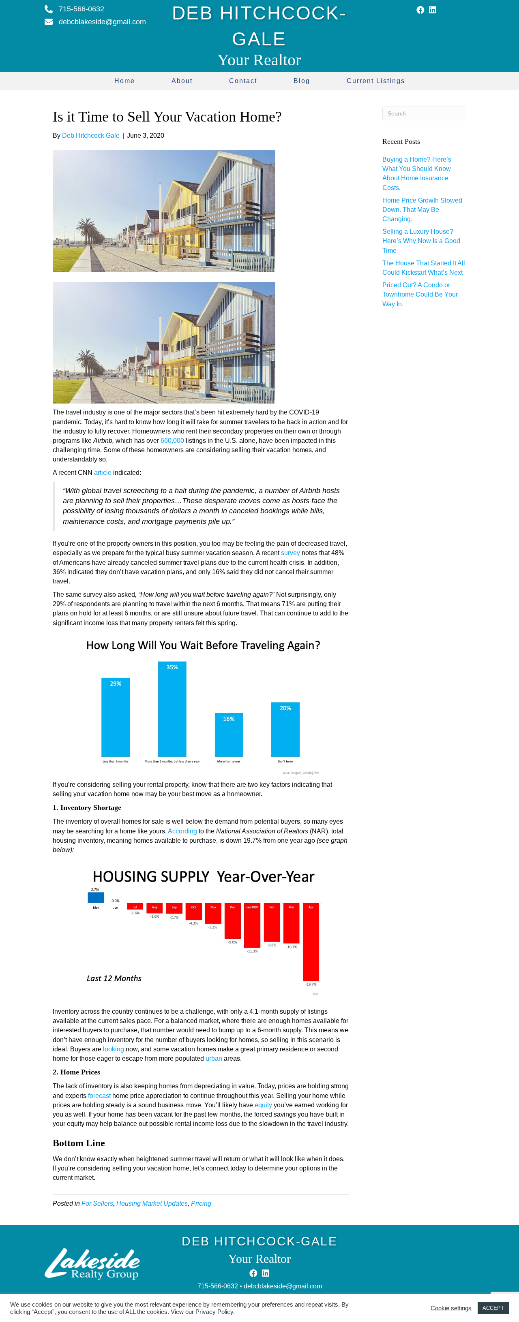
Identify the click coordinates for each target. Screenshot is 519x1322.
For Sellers (97, 1203)
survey (290, 552)
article (103, 472)
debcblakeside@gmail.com (283, 1286)
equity (263, 1105)
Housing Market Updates (152, 1203)
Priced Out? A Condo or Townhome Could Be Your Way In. (420, 294)
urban (214, 1058)
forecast (99, 1095)
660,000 (172, 440)
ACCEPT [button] (493, 1308)
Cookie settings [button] (451, 1308)
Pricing (201, 1203)
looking (113, 1049)
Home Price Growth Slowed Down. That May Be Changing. (422, 209)
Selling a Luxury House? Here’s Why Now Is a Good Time (421, 241)
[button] (420, 10)
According (182, 831)
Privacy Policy (214, 1312)
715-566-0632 (217, 1286)
